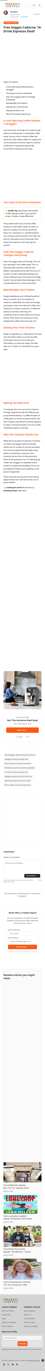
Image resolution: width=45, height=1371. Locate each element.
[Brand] (12, 5)
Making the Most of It (15, 110)
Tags (4, 1318)
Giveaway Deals (10, 490)
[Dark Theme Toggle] (39, 5)
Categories (6, 1314)
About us (27, 1314)
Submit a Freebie (31, 1326)
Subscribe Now (21, 947)
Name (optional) (14, 930)
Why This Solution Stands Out (18, 114)
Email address (13, 938)
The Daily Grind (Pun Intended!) (19, 93)
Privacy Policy (29, 1318)
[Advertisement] (22, 58)
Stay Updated (29, 1311)
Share (37, 14)
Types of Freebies (9, 1322)
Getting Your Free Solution (17, 107)
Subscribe (22, 1344)
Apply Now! (21, 730)
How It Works (7, 1326)
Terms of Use (29, 1322)
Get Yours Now (8, 1311)
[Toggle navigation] (34, 5)
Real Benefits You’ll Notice (16, 103)
